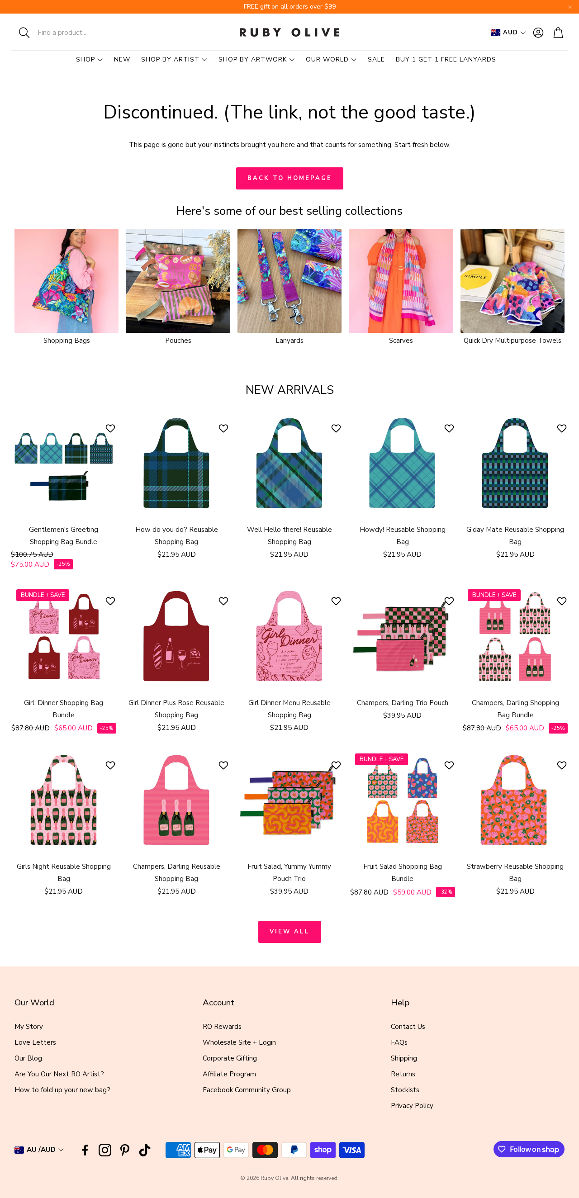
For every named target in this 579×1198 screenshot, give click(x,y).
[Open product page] (66, 281)
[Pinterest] (125, 1150)
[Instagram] (105, 1150)
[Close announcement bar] (570, 7)
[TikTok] (144, 1150)
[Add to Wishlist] (111, 428)
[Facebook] (85, 1150)
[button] (70, 32)
